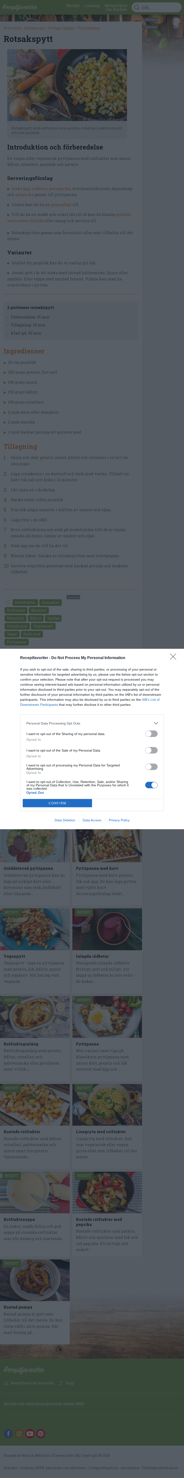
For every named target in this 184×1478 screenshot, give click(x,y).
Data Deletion (65, 820)
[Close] (174, 658)
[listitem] (92, 723)
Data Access (92, 820)
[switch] (151, 733)
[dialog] (92, 739)
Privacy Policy (119, 820)
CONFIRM (57, 803)
